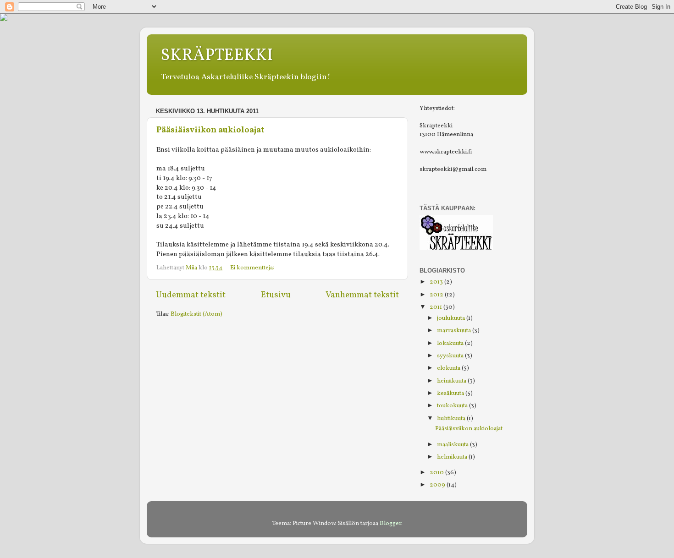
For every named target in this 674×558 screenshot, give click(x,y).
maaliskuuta (453, 444)
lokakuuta (451, 343)
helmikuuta (453, 457)
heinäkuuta (452, 381)
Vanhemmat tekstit (362, 295)
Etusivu (276, 295)
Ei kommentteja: (253, 267)
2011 (436, 307)
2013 (437, 282)
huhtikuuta (452, 418)
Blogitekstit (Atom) (196, 314)
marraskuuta (454, 330)
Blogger (390, 523)
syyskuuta (451, 355)
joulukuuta (451, 318)
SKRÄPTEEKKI (216, 55)
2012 (437, 294)
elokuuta (449, 368)
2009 (438, 485)
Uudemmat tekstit (191, 295)
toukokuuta (453, 405)
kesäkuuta (451, 393)
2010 (437, 472)
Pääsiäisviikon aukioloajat (210, 130)
